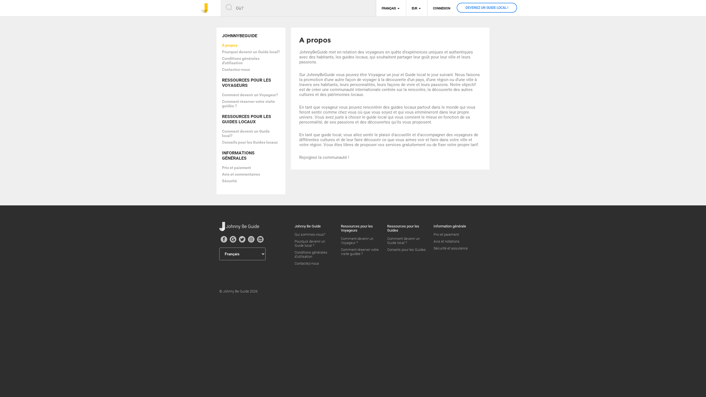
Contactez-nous (236, 69)
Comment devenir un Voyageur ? (357, 241)
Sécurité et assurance (451, 248)
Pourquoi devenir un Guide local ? (310, 243)
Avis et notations (446, 241)
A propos (229, 45)
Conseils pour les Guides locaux (250, 142)
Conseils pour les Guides (406, 250)
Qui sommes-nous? (310, 234)
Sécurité (229, 181)
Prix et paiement (236, 167)
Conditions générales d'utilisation (241, 60)
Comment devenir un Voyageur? (250, 95)
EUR (414, 8)
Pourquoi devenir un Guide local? (251, 52)
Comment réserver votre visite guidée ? (360, 252)
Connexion (441, 8)
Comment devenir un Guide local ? (403, 241)
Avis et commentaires (241, 174)
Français (389, 8)
